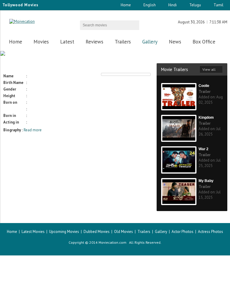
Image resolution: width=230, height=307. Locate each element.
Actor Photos (182, 231)
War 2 (203, 149)
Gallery (150, 41)
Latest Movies (33, 231)
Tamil (218, 4)
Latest (67, 41)
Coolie (204, 86)
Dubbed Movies (97, 231)
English (149, 4)
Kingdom (206, 117)
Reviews (94, 41)
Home (126, 4)
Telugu (195, 4)
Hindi (172, 4)
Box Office (204, 41)
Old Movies (123, 231)
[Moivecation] (22, 21)
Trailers (123, 41)
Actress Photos (210, 231)
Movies (41, 41)
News (175, 41)
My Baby (206, 181)
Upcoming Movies (64, 231)
